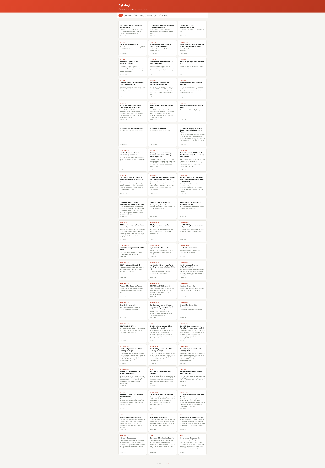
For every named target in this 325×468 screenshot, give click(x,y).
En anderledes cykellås (128, 305)
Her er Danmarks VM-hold (129, 44)
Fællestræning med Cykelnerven (161, 394)
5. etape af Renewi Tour (158, 128)
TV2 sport (164, 15)
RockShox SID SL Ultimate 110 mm (191, 417)
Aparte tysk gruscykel (187, 286)
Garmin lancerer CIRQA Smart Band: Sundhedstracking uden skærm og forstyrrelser (192, 154)
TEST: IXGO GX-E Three (128, 326)
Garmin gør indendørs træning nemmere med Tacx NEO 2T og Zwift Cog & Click (160, 154)
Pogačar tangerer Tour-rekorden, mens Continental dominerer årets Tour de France (192, 179)
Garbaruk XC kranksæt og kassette (162, 438)
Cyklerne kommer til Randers (160, 202)
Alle (121, 15)
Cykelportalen (139, 15)
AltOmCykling (128, 15)
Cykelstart (149, 15)
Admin (167, 464)
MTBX (156, 15)
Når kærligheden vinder (128, 438)
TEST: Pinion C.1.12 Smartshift (160, 286)
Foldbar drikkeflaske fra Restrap (131, 286)
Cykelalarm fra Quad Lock (159, 248)
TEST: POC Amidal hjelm (188, 248)
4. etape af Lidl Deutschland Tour (131, 128)
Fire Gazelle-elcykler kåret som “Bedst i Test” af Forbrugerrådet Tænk (191, 130)
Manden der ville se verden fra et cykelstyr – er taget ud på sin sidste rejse (162, 267)
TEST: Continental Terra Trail (130, 265)
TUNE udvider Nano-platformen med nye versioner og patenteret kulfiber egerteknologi (161, 307)
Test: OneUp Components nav (130, 417)
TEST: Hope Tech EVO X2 (158, 417)
